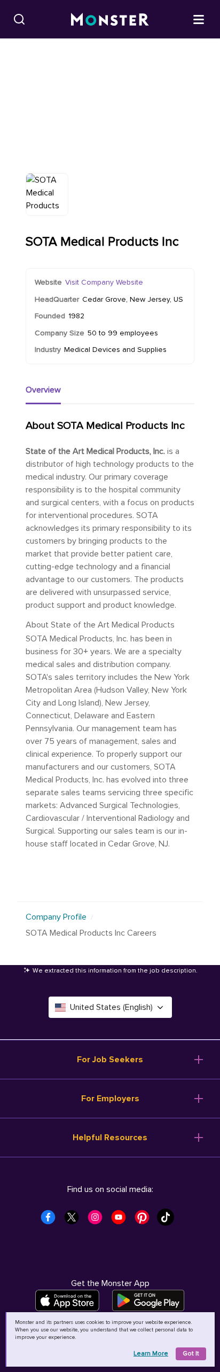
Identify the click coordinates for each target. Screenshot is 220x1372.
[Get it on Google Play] (148, 1300)
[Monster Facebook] (51, 1220)
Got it (191, 1354)
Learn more (150, 1354)
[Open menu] (198, 18)
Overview (43, 390)
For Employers (110, 1098)
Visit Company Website (104, 282)
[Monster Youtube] (121, 1220)
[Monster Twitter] (75, 1220)
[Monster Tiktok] (168, 1220)
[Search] (19, 19)
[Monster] (110, 19)
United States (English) (111, 1007)
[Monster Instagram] (98, 1220)
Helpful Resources (110, 1137)
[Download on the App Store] (67, 1300)
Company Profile (56, 917)
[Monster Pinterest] (145, 1220)
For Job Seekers (110, 1059)
